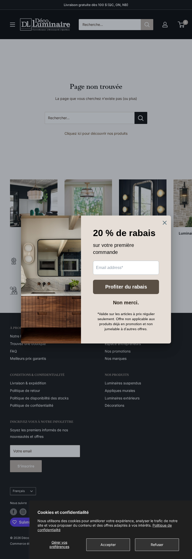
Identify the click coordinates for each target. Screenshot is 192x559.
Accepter (108, 544)
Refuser (157, 544)
